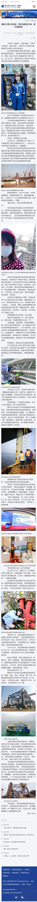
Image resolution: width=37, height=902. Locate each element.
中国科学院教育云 (17, 869)
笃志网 (16, 1)
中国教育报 (15, 873)
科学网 (27, 869)
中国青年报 (6, 873)
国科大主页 (4, 1)
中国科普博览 (24, 873)
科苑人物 (19, 16)
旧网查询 (5, 876)
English (12, 1)
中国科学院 (6, 869)
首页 (28, 20)
